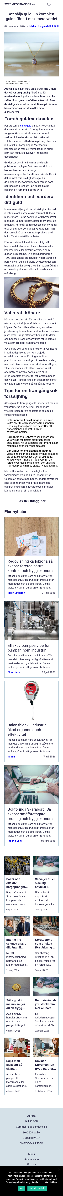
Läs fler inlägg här (31, 501)
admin (11, 756)
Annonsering (31, 1159)
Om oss (31, 1164)
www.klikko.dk (34, 1142)
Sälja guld (53, 25)
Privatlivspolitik (37, 1188)
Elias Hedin (14, 672)
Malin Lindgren (38, 26)
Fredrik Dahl (15, 840)
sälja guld (25, 125)
